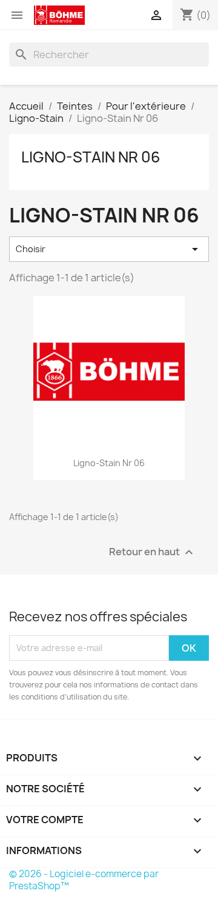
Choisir (109, 249)
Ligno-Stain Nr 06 (90, 157)
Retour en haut (152, 552)
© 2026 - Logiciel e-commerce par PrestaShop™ (84, 879)
